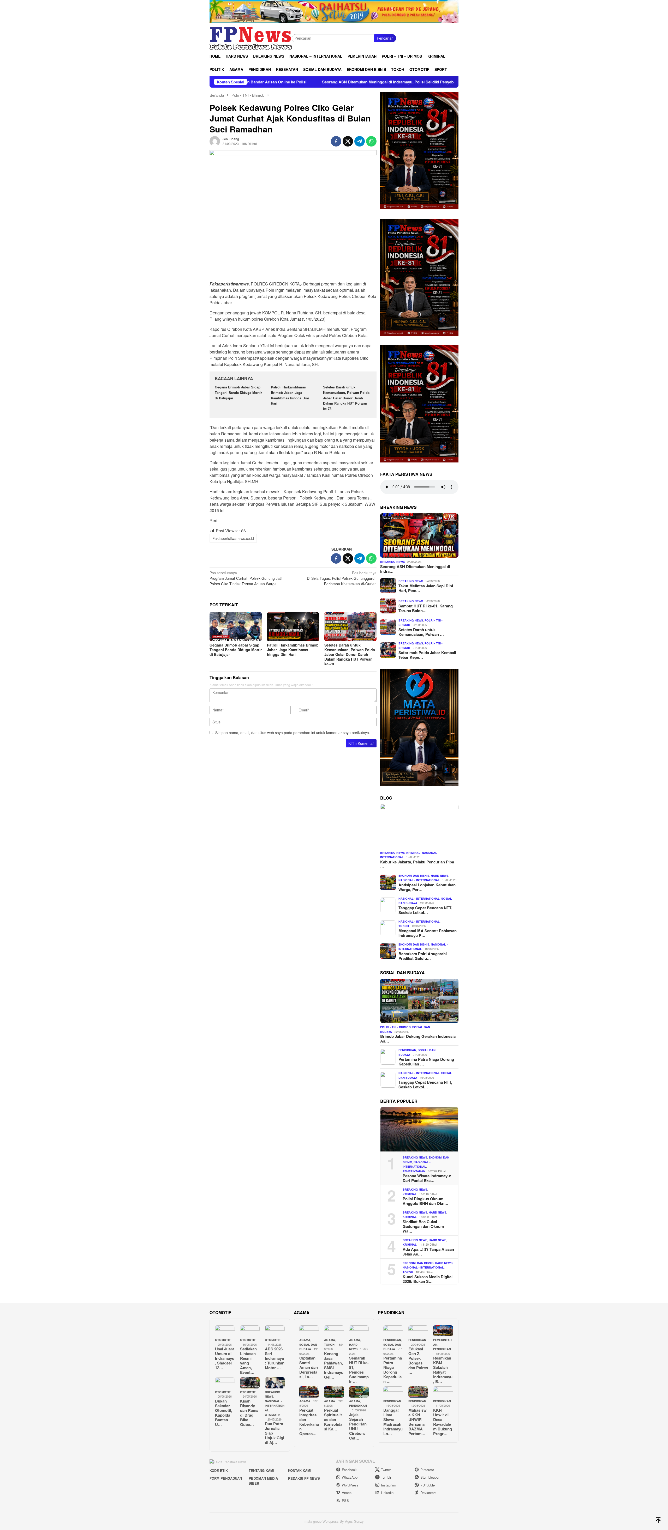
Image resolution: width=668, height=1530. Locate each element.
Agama (304, 1340)
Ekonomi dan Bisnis (413, 875)
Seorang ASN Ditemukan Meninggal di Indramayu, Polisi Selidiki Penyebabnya (301, 82)
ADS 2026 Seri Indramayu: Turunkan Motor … (274, 1358)
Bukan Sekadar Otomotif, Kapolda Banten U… (223, 1413)
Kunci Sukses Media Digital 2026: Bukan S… (427, 1279)
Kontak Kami (299, 1470)
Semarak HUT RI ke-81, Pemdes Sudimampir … (359, 1370)
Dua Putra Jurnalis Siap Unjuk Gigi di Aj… (274, 1433)
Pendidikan (407, 1050)
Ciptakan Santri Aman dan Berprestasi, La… (308, 1367)
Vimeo (346, 1492)
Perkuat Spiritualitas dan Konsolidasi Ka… (333, 1419)
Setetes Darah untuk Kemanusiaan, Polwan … (421, 631)
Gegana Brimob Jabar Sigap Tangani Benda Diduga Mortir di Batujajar (238, 392)
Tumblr (386, 1477)
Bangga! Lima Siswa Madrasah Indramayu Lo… (393, 1422)
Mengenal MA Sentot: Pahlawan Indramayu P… (427, 932)
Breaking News (392, 562)
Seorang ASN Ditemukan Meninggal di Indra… (415, 568)
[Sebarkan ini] (336, 141)
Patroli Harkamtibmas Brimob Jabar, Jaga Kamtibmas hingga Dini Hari (290, 395)
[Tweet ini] (348, 141)
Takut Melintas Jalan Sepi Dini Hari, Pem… (425, 588)
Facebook (349, 1469)
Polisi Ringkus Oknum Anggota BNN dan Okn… (425, 1201)
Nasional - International (419, 880)
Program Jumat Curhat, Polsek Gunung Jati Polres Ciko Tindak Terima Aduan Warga (246, 578)
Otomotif (223, 1340)
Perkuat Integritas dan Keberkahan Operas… (309, 1422)
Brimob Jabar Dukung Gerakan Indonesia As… (418, 1038)
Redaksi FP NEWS (304, 1478)
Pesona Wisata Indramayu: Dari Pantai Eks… (427, 1178)
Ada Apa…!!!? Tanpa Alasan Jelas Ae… (428, 1251)
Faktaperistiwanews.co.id (233, 538)
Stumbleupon (430, 1477)
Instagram (388, 1485)
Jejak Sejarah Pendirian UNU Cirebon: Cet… (358, 1426)
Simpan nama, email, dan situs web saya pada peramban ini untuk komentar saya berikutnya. (292, 732)
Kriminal (413, 852)
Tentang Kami (261, 1470)
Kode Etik (219, 1470)
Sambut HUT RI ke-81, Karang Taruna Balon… (425, 608)
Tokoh (403, 926)
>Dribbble (427, 1485)
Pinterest (427, 1469)
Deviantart (428, 1492)
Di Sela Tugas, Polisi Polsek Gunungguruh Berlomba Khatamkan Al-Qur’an (342, 578)
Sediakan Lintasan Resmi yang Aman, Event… (248, 1360)
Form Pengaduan (226, 1478)
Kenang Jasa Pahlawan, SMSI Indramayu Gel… (333, 1365)
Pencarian (385, 38)
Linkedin (387, 1492)
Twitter (386, 1469)
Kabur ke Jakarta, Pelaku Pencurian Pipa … (417, 864)
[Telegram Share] (359, 141)
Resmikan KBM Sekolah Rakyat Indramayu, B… (442, 1370)
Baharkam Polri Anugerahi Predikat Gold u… (422, 955)
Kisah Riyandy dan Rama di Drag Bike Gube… (249, 1413)
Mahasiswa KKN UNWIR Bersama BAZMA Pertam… (417, 1422)
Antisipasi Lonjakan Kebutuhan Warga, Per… (427, 887)
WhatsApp (349, 1477)
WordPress (350, 1485)
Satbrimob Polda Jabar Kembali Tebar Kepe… (427, 654)
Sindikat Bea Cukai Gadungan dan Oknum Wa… (423, 1226)
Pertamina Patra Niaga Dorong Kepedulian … (426, 1061)
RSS (345, 1500)
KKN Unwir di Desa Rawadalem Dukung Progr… (442, 1422)
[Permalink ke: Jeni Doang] (215, 140)
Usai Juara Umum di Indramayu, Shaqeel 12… (224, 1358)
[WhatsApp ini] (371, 141)
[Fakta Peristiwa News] (251, 37)
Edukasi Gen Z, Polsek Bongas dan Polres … (418, 1360)
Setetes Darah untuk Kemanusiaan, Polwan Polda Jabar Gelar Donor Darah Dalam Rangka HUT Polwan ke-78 (346, 398)
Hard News (439, 875)
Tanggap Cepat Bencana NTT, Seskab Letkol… (425, 910)
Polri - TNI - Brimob (395, 1027)
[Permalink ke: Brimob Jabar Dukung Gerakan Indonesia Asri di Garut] (419, 1001)
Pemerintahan (414, 1171)
